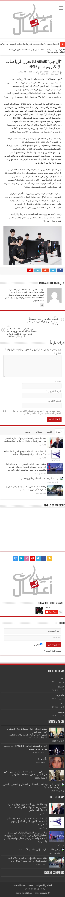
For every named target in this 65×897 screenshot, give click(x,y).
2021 (55, 207)
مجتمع (61, 711)
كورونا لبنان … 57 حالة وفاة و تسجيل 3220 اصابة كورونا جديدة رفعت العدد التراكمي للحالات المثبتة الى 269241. (22, 331)
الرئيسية (59, 49)
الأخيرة (59, 432)
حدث (61, 678)
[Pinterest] (32, 558)
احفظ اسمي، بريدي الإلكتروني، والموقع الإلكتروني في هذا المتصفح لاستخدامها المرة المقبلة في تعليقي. (37, 412)
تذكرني (37, 644)
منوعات (50, 49)
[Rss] (49, 558)
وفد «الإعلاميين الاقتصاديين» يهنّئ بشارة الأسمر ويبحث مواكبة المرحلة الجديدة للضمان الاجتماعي (27, 807)
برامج (15, 125)
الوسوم (28, 432)
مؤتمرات (60, 695)
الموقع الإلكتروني (54, 401)
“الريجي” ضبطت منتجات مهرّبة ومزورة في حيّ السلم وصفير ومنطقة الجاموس (25, 773)
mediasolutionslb (51, 72)
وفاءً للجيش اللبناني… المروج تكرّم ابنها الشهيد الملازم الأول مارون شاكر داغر (27, 859)
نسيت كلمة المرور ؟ (52, 651)
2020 (41, 107)
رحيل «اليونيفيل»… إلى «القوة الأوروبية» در (39, 478)
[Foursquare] (21, 558)
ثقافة (61, 703)
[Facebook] (43, 558)
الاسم (58, 381)
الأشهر (49, 432)
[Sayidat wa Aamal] (32, 19)
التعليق (58, 353)
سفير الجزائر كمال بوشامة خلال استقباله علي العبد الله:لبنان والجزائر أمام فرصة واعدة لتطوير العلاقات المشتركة (26, 733)
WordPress (28, 885)
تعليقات (38, 432)
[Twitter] (38, 558)
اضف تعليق (55, 74)
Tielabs (50, 885)
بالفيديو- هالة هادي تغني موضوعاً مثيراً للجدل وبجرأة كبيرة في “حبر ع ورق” (42, 320)
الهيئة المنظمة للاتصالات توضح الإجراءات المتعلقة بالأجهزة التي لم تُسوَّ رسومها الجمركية (27, 821)
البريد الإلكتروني (54, 391)
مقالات (42, 49)
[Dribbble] (26, 558)
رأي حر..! (42, 758)
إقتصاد (61, 686)
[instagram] (15, 558)
